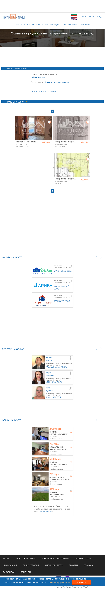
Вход (99, 16)
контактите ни (45, 511)
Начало (18, 24)
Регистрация (88, 16)
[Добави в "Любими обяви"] (49, 122)
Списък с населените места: (44, 74)
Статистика (85, 24)
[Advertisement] (52, 6)
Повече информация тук (59, 582)
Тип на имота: (37, 82)
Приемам (81, 582)
